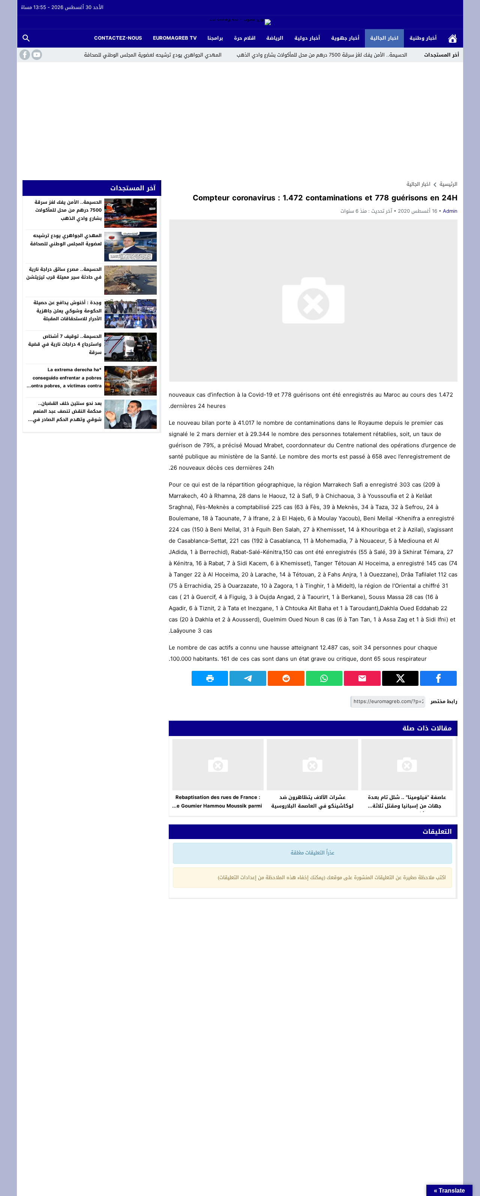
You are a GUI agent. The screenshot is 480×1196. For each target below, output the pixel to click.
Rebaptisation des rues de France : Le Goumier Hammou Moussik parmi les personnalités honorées (218, 806)
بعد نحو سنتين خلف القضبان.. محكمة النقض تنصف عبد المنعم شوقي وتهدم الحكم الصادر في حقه (67, 415)
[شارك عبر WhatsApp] (324, 678)
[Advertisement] (240, 118)
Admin (450, 211)
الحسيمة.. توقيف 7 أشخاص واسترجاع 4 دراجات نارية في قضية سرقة (65, 344)
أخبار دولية (307, 38)
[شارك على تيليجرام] (247, 678)
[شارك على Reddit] (286, 678)
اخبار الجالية (384, 38)
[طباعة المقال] (210, 678)
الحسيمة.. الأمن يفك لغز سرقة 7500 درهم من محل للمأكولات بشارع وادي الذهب (322, 55)
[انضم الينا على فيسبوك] (24, 54)
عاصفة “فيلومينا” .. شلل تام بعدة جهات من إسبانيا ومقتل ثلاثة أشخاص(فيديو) (407, 806)
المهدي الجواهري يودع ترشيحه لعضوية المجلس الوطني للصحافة (153, 55)
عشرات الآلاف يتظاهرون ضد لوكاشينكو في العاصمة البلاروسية (312, 802)
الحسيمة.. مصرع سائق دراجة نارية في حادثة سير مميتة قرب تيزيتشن (64, 273)
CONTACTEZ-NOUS (118, 38)
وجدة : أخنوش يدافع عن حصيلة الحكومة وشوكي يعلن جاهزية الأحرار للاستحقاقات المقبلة (67, 311)
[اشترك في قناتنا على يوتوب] (36, 54)
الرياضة (275, 38)
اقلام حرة (245, 38)
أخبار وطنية (423, 38)
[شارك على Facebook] (438, 678)
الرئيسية (452, 38)
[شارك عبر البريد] (362, 678)
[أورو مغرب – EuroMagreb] (240, 22)
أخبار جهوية (345, 38)
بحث (26, 38)
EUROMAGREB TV (175, 38)
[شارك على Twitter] (400, 678)
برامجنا (215, 38)
